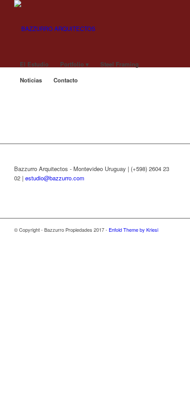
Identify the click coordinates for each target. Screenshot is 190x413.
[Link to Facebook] (129, 238)
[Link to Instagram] (142, 238)
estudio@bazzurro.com (54, 178)
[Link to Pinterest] (169, 238)
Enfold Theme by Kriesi (133, 229)
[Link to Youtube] (156, 238)
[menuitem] (34, 43)
